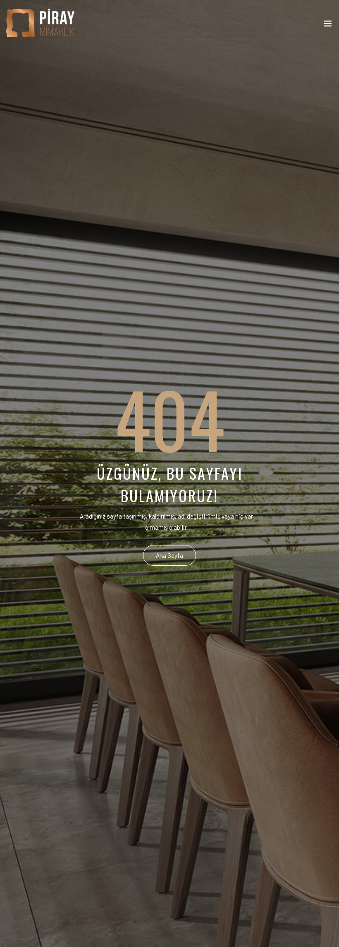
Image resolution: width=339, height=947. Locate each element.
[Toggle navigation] (328, 25)
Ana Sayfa (169, 555)
